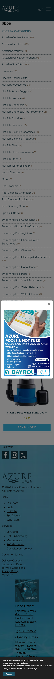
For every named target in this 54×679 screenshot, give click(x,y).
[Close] (49, 304)
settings (33, 668)
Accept (9, 674)
